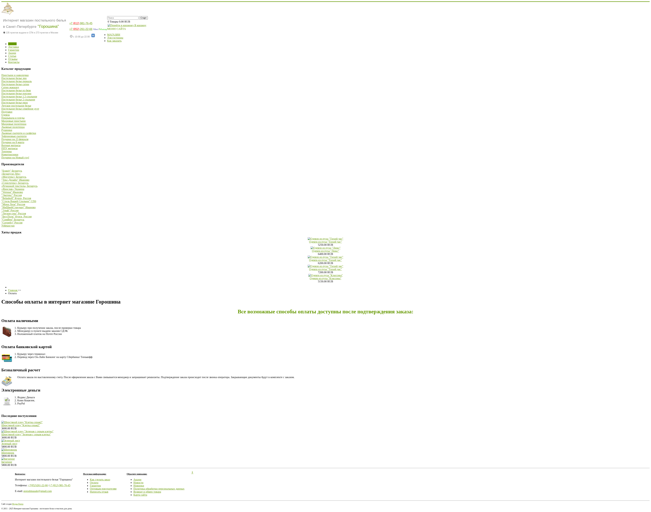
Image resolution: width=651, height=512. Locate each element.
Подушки (6, 111)
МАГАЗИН (113, 34)
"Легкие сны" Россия (13, 213)
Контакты (13, 62)
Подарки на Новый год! (15, 157)
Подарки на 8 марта (12, 142)
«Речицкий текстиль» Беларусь (19, 186)
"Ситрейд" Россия (11, 222)
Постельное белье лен (14, 78)
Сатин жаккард (10, 87)
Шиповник (7, 452)
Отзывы (12, 59)
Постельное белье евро (14, 102)
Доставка (13, 46)
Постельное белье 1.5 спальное (19, 96)
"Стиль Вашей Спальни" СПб (18, 201)
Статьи (12, 56)
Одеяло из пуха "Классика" (325, 278)
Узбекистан (8, 225)
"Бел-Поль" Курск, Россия (16, 216)
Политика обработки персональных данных (158, 488)
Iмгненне (6, 461)
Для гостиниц (115, 37)
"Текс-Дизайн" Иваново (15, 179)
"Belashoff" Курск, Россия (16, 198)
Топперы (6, 151)
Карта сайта (140, 494)
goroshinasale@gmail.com (37, 491)
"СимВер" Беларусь (12, 219)
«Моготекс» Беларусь (13, 176)
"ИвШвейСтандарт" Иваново (18, 207)
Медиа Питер (17, 504)
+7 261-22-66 (80, 29)
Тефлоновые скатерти (14, 136)
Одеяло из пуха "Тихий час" (325, 241)
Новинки (138, 485)
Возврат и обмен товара (147, 491)
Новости (138, 482)
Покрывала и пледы (13, 117)
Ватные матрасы (11, 145)
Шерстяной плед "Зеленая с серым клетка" (26, 434)
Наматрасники (9, 154)
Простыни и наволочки (15, 75)
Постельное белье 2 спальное (18, 99)
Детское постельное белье (16, 105)
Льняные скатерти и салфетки (18, 133)
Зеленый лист (9, 443)
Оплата (12, 43)
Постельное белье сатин (15, 84)
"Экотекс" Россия (11, 195)
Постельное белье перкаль (16, 81)
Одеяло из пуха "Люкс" (325, 250)
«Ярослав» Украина (12, 189)
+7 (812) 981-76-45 (59, 485)
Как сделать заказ (100, 479)
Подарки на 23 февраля (14, 139)
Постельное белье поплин (16, 93)
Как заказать (114, 40)
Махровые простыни (13, 120)
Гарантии (13, 49)
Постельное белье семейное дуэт (20, 108)
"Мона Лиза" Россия (13, 204)
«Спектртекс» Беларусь (14, 183)
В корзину (140, 25)
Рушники (6, 130)
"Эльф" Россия (9, 210)
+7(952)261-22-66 (38, 485)
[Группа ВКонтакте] (93, 36)
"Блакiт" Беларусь (11, 170)
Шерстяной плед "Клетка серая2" (20, 425)
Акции (12, 53)
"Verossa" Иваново (12, 192)
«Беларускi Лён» (11, 173)
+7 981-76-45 (80, 23)
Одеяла (5, 114)
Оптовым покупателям (103, 488)
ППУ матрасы (9, 148)
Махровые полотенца (13, 124)
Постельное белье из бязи (16, 90)
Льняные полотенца (13, 127)
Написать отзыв (99, 491)
